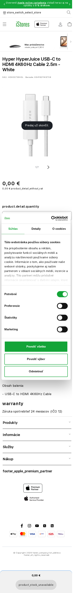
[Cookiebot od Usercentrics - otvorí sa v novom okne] (51, 218)
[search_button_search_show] (68, 12)
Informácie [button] (11, 435)
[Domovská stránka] (32, 24)
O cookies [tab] (59, 228)
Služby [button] (8, 447)
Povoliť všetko (36, 346)
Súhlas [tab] (13, 228)
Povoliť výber (36, 359)
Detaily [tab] (36, 228)
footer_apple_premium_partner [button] (27, 471)
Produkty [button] (10, 423)
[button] (4, 4)
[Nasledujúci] (70, 41)
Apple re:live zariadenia (31, 3)
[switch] (62, 306)
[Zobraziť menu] (4, 24)
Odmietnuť (36, 371)
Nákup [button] (8, 459)
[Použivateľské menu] (60, 24)
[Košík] (69, 23)
